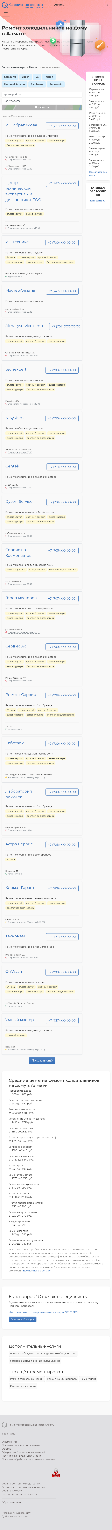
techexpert (16, 369)
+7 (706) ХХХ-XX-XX (62, 888)
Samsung (10, 76)
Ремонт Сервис (20, 694)
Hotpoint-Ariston (14, 84)
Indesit (49, 76)
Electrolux (37, 84)
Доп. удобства (12, 101)
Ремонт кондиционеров (62, 1379)
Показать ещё (42, 1060)
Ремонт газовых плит (23, 1386)
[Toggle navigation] (6, 14)
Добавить (16, 1516)
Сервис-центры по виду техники (22, 1483)
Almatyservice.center (25, 325)
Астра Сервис (19, 844)
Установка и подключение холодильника (35, 1360)
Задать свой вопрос (23, 1319)
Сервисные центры (14, 67)
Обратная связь (11, 1502)
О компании (9, 1441)
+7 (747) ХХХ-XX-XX (62, 183)
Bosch (25, 76)
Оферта (6, 1448)
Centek (12, 466)
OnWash (13, 971)
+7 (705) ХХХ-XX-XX (62, 550)
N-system (14, 417)
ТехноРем (15, 936)
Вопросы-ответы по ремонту (19, 1494)
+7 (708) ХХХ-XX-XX (62, 370)
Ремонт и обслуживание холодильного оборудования (43, 1353)
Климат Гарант (19, 887)
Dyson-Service (19, 501)
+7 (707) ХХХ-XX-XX (66, 326)
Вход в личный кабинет (16, 1513)
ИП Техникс (17, 242)
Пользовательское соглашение (21, 1445)
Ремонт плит (88, 1379)
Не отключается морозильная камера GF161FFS (43, 1312)
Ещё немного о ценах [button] (35, 1270)
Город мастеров (21, 598)
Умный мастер (19, 1019)
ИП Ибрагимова (21, 125)
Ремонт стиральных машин (26, 1379)
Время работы (12, 94)
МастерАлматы (20, 290)
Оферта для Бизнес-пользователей (23, 1452)
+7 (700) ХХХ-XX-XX (62, 242)
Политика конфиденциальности (21, 1455)
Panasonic (55, 84)
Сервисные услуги (13, 1490)
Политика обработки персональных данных (28, 1459)
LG (37, 76)
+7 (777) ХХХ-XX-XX (62, 937)
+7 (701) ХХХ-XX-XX (62, 502)
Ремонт (33, 67)
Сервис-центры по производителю (23, 1487)
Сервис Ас (15, 646)
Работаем (14, 743)
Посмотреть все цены (98, 174)
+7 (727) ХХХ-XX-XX (62, 126)
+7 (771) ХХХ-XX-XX (62, 467)
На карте (43, 107)
